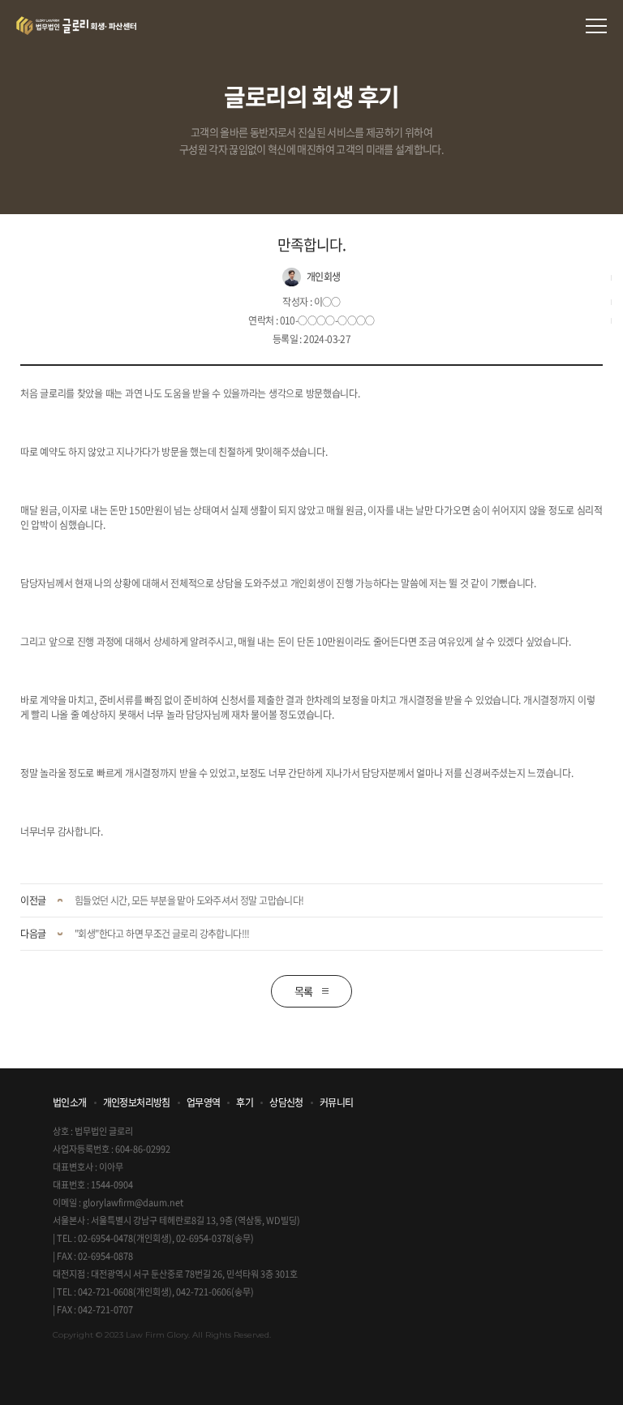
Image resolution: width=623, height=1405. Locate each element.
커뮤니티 (337, 1102)
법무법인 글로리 (76, 25)
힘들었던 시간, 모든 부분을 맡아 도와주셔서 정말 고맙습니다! (189, 900)
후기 (244, 1102)
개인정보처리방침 (136, 1102)
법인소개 (70, 1102)
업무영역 (204, 1102)
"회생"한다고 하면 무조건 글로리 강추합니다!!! (162, 933)
